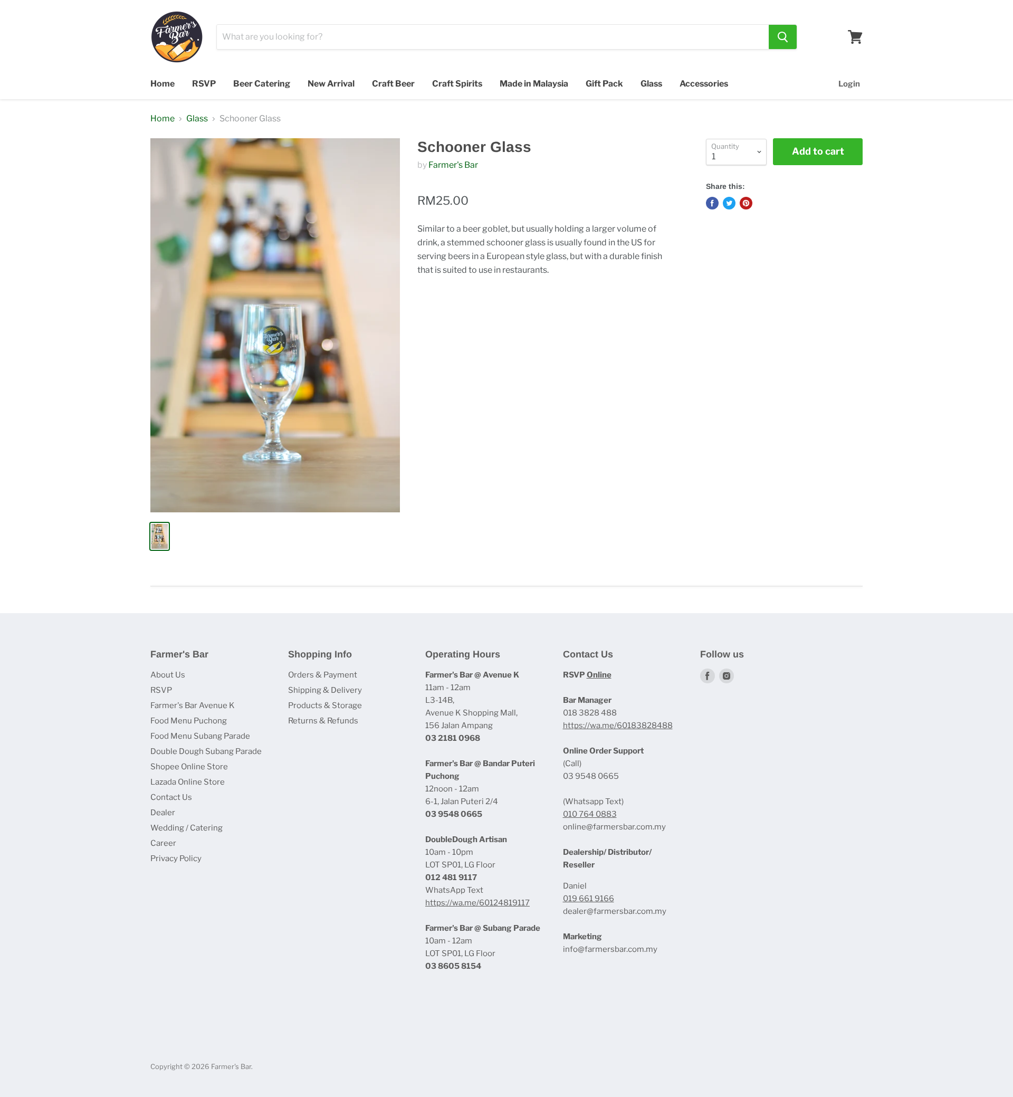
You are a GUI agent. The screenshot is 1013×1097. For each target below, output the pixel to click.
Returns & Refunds (323, 721)
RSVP (204, 84)
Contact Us (171, 797)
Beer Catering (261, 84)
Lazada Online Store (187, 782)
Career (163, 843)
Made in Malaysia (534, 84)
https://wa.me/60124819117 (477, 903)
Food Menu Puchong (188, 721)
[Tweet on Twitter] (729, 203)
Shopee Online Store (189, 766)
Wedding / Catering (186, 828)
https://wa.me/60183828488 (618, 725)
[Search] (783, 37)
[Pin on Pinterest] (746, 203)
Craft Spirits (457, 84)
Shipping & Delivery (325, 690)
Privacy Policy (176, 858)
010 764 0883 (590, 814)
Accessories (704, 84)
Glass (651, 84)
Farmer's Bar (453, 165)
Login (849, 84)
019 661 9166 (588, 898)
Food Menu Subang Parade (200, 736)
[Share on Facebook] (712, 203)
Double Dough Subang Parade (206, 751)
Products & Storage (325, 705)
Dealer (162, 812)
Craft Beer (393, 84)
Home (162, 84)
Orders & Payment (322, 675)
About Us (167, 675)
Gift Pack (604, 84)
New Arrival (331, 84)
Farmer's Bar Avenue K (192, 705)
